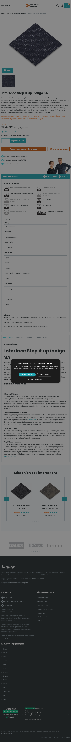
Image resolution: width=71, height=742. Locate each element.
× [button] (58, 361)
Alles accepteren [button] (27, 374)
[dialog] (35, 371)
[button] (35, 379)
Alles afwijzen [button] (44, 374)
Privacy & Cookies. (39, 370)
